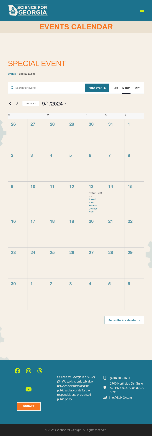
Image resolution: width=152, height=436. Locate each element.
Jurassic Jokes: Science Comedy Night (93, 205)
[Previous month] (10, 103)
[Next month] (17, 103)
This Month (30, 103)
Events (12, 73)
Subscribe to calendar (122, 320)
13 (91, 186)
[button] (142, 10)
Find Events (97, 88)
